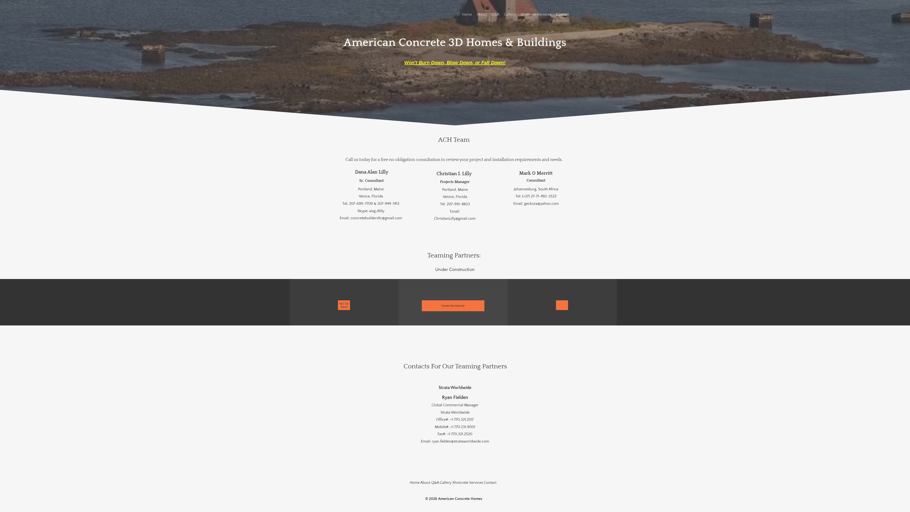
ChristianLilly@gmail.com (455, 218)
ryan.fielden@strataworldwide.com (460, 441)
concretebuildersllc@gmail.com (376, 218)
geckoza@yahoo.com (541, 203)
